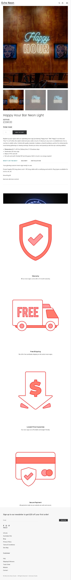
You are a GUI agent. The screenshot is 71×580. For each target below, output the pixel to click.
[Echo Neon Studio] (7, 3)
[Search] (58, 3)
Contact (5, 570)
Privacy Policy (7, 542)
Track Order (6, 564)
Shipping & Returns (8, 561)
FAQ (4, 558)
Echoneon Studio (33, 576)
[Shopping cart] (61, 3)
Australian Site (7, 536)
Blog (4, 539)
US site (5, 533)
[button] (67, 3)
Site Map (5, 547)
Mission (5, 567)
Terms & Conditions (9, 544)
